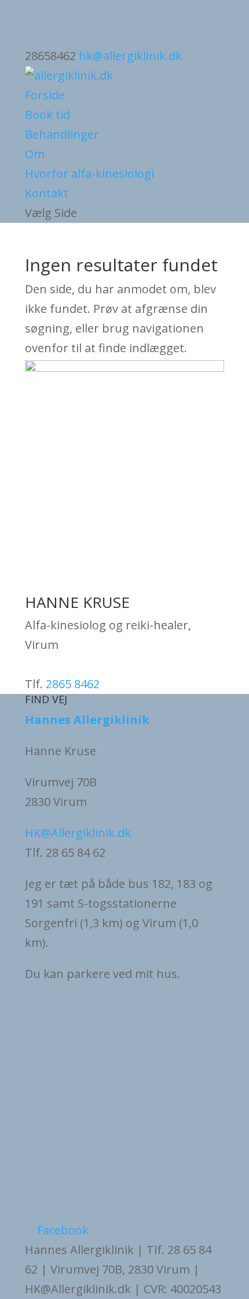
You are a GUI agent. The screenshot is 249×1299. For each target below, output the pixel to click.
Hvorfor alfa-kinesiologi (89, 173)
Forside (45, 95)
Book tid (47, 114)
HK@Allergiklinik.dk (78, 833)
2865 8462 (73, 684)
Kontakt (46, 193)
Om (35, 154)
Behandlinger (62, 134)
